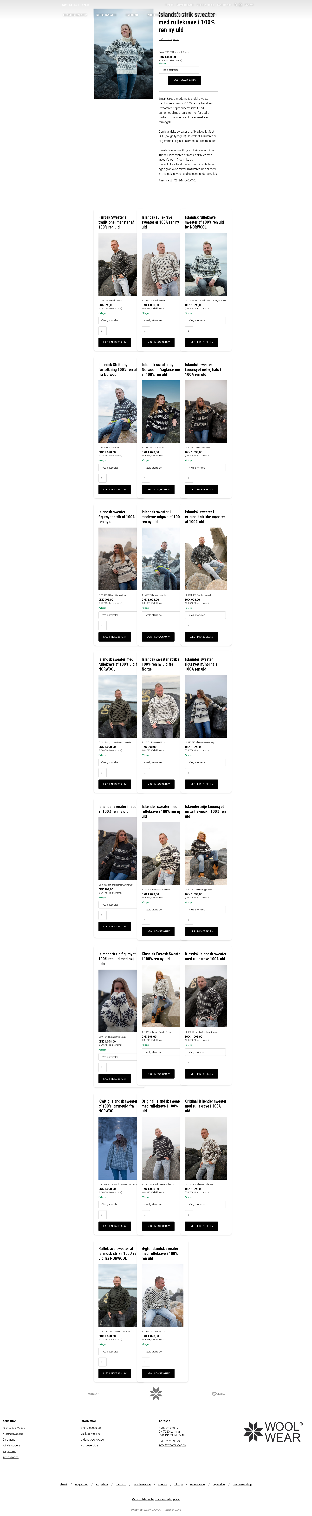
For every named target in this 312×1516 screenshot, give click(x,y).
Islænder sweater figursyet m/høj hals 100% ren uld (201, 664)
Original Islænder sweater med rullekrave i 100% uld (206, 1106)
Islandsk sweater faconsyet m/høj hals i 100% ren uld (203, 369)
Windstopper (156, 15)
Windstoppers (11, 1445)
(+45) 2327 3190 (169, 1441)
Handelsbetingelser (167, 1499)
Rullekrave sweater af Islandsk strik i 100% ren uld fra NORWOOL (118, 1253)
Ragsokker (181, 15)
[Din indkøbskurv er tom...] (240, 5)
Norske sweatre (13, 1433)
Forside (169, 5)
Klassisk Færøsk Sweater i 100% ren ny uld (162, 956)
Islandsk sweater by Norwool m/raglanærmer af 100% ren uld (161, 369)
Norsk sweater (106, 15)
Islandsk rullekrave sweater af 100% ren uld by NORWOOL (204, 222)
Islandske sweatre (14, 1427)
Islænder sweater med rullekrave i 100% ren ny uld (161, 811)
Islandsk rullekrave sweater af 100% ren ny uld (160, 222)
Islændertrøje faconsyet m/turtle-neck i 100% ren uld (205, 811)
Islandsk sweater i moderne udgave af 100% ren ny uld (162, 517)
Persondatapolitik (143, 1499)
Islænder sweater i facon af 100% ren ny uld (118, 809)
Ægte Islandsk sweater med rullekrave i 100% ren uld (160, 1253)
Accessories (206, 15)
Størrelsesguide (185, 5)
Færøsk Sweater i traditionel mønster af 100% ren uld (116, 222)
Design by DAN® (172, 1510)
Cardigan (132, 15)
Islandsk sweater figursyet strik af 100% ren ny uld (116, 517)
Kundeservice (224, 5)
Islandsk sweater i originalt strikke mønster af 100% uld (205, 517)
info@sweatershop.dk (172, 1445)
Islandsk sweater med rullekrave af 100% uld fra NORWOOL (119, 664)
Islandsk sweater (75, 15)
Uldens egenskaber (93, 1439)
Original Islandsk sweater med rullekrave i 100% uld (162, 1106)
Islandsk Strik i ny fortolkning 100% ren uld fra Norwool (118, 369)
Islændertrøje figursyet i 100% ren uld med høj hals (118, 959)
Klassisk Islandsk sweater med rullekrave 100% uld (206, 956)
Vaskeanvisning (205, 5)
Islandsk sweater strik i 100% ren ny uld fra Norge (160, 664)
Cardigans (9, 1439)
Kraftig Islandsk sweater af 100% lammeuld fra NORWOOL (117, 1106)
